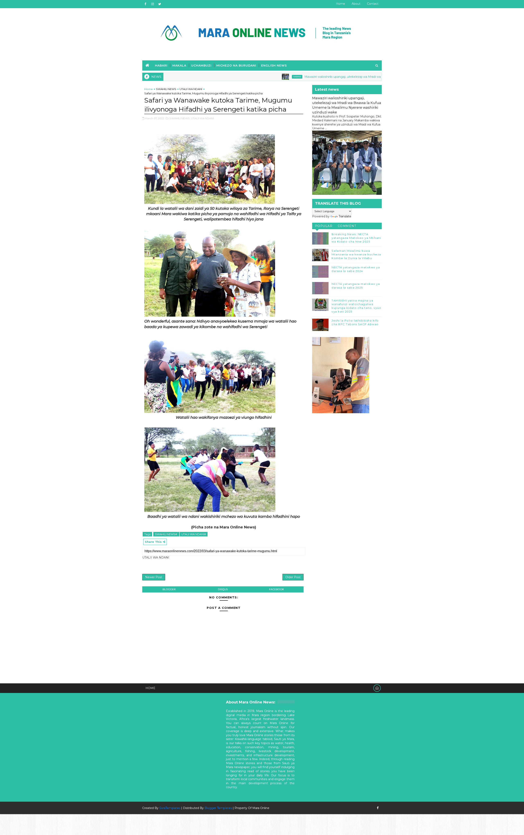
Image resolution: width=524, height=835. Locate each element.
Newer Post (153, 577)
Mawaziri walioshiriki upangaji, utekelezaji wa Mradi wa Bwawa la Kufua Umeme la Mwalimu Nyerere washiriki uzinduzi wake (355, 77)
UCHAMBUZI (201, 65)
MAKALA (179, 65)
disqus (223, 589)
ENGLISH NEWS (274, 65)
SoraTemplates (169, 808)
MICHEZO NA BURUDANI (236, 65)
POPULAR (324, 226)
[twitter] (160, 4)
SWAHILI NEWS (166, 89)
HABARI (161, 65)
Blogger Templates (218, 808)
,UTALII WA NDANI (202, 118)
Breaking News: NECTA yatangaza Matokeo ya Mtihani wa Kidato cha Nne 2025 (356, 237)
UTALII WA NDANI (191, 89)
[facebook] (145, 4)
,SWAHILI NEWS (179, 118)
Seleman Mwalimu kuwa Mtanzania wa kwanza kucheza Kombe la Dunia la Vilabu (356, 254)
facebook (276, 589)
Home (340, 4)
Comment (347, 226)
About (356, 4)
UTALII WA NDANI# (193, 534)
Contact (372, 4)
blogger (169, 589)
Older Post (293, 577)
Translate (345, 216)
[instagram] (152, 4)
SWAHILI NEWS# (166, 534)
